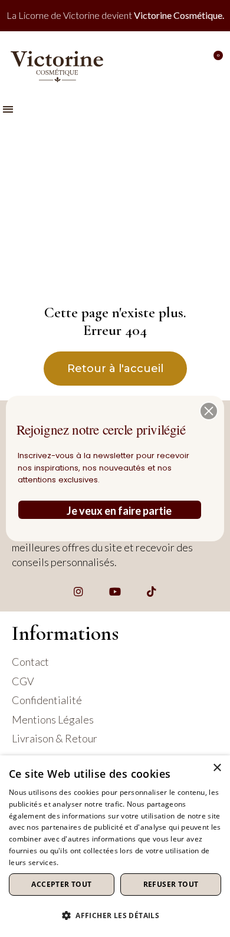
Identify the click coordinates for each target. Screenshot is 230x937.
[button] (208, 411)
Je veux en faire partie (119, 510)
